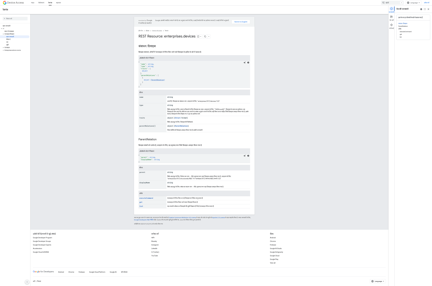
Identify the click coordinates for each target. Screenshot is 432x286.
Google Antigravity (276, 252)
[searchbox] (15, 18)
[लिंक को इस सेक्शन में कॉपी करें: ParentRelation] (158, 139)
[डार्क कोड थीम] (248, 62)
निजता (39, 281)
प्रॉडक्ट (147, 31)
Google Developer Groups (42, 241)
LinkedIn (154, 248)
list (141, 206)
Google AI (113, 272)
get (140, 202)
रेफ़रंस (50, 3)
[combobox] (392, 3)
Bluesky (154, 241)
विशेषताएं (41, 3)
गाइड (32, 3)
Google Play (274, 259)
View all (272, 263)
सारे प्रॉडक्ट (124, 272)
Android (273, 238)
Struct (177, 118)
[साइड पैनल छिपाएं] (27, 282)
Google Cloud (274, 256)
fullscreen (424, 9)
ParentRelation (157, 80)
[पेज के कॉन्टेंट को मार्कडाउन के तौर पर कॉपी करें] (205, 36)
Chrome (273, 241)
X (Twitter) (155, 252)
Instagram (155, 245)
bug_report (421, 9)
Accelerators (37, 248)
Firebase (273, 245)
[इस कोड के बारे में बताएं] (244, 62)
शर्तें (34, 281)
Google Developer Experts (42, 245)
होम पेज (140, 31)
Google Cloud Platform (97, 272)
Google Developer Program (42, 238)
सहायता (58, 3)
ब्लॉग (152, 238)
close (428, 9)
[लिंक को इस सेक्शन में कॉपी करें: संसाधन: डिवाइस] (158, 46)
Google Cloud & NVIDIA (41, 252)
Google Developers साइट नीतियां (144, 220)
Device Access (15, 2)
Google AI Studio (276, 248)
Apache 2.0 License (218, 217)
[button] (14, 28)
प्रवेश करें (426, 3)
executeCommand (146, 198)
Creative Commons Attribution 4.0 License (182, 217)
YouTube (154, 256)
